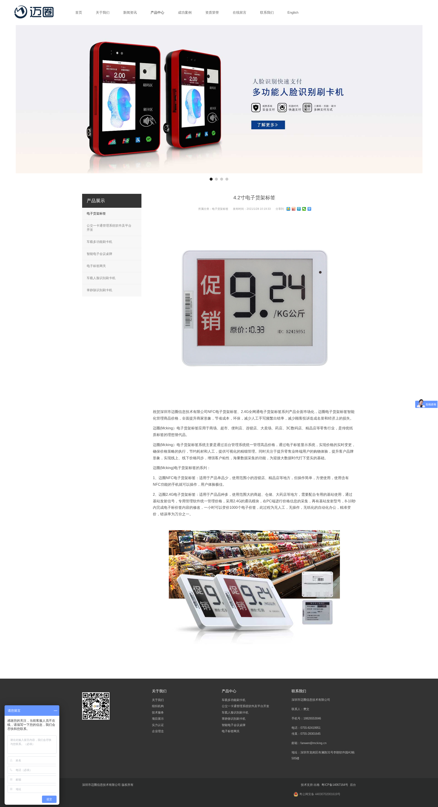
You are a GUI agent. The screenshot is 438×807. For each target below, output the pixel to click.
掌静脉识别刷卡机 (99, 290)
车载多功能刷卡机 (99, 242)
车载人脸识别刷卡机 (101, 278)
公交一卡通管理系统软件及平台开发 (109, 227)
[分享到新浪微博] (294, 209)
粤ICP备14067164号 (334, 784)
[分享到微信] (304, 209)
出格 (317, 784)
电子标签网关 (96, 266)
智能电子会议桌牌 (99, 254)
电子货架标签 (220, 208)
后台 (353, 784)
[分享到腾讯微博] (299, 209)
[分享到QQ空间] (288, 209)
